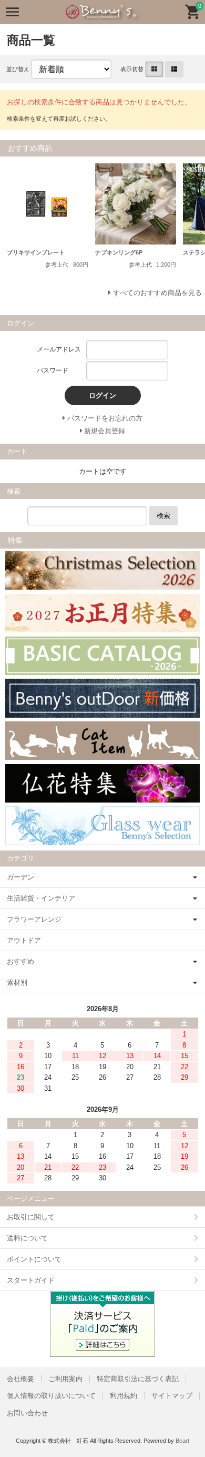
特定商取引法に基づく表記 (138, 1379)
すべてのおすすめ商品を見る (157, 293)
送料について (27, 1238)
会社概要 (20, 1379)
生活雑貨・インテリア (41, 898)
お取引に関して (31, 1217)
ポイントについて (34, 1259)
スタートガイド (31, 1280)
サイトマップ (171, 1396)
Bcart (182, 1441)
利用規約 (123, 1396)
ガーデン (20, 877)
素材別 (17, 982)
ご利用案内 (65, 1379)
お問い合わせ (27, 1413)
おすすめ (20, 961)
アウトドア (24, 940)
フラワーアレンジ (34, 919)
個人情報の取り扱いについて (51, 1396)
